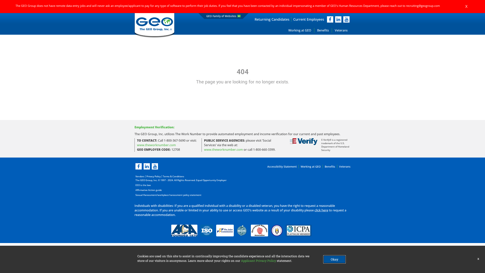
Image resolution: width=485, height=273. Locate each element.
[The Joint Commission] (225, 230)
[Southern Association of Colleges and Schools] (277, 230)
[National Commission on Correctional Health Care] (242, 230)
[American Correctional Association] (184, 230)
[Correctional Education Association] (259, 230)
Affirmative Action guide (148, 190)
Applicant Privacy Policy (258, 261)
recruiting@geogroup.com (423, 6)
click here (321, 210)
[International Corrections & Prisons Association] (299, 230)
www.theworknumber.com (156, 145)
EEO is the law (143, 185)
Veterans (341, 30)
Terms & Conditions (173, 176)
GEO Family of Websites (221, 16)
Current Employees (308, 19)
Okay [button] (334, 259)
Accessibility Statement (282, 166)
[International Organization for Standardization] (207, 230)
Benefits (323, 30)
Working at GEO (299, 30)
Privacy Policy (153, 176)
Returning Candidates (272, 19)
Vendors (139, 176)
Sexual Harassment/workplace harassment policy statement (168, 195)
